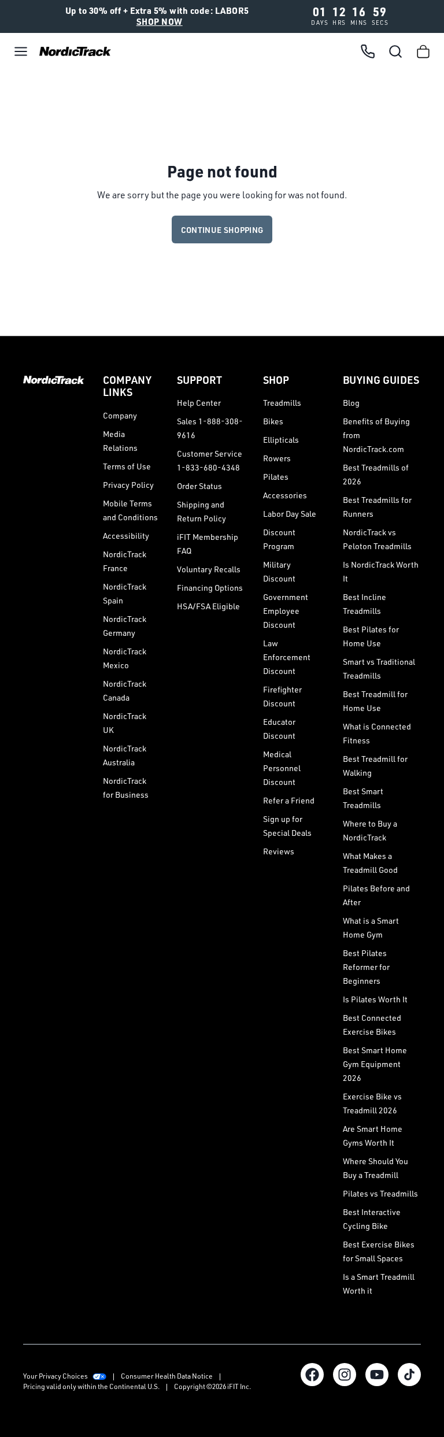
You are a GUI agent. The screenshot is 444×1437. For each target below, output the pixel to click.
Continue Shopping (222, 230)
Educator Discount (279, 728)
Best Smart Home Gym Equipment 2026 (375, 1064)
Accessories (285, 495)
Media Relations (120, 441)
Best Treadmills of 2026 (376, 474)
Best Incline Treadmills (364, 604)
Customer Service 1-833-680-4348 (209, 460)
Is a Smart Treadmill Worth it (379, 1283)
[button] (20, 51)
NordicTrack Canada (124, 690)
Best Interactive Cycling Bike (372, 1219)
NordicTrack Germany (124, 626)
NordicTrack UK (124, 723)
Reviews (278, 851)
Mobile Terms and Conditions (130, 510)
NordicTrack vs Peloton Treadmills (377, 539)
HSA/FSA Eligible (208, 606)
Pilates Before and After (376, 895)
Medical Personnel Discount (282, 768)
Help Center (199, 403)
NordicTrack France (124, 561)
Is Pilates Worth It (375, 999)
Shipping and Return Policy (201, 511)
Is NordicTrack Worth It (381, 571)
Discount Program (279, 539)
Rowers (277, 458)
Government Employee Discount (285, 610)
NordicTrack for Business (126, 787)
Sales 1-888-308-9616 (210, 428)
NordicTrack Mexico (124, 658)
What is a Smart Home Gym (371, 927)
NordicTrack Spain (124, 593)
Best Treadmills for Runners (377, 506)
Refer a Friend (288, 800)
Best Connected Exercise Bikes (372, 1024)
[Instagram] (344, 1374)
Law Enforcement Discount (286, 657)
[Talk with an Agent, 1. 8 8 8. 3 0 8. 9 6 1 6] (367, 51)
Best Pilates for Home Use (371, 636)
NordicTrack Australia (124, 755)
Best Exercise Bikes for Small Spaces (379, 1251)
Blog (351, 403)
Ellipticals (281, 440)
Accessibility (126, 535)
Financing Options (210, 587)
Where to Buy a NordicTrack (370, 830)
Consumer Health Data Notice (167, 1376)
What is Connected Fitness (377, 733)
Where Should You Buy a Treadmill (375, 1168)
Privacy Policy (128, 485)
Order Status (199, 486)
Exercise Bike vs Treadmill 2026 (372, 1103)
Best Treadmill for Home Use (375, 701)
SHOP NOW (159, 21)
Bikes (273, 421)
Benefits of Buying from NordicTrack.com (376, 435)
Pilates (275, 477)
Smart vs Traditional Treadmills (379, 668)
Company (120, 415)
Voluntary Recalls (208, 569)
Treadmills (282, 403)
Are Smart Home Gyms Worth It (372, 1135)
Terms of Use (127, 466)
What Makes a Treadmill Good (370, 863)
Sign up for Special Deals (287, 826)
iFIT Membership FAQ (207, 543)
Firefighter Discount (282, 696)
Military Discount (279, 571)
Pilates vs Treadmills (380, 1193)
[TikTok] (409, 1374)
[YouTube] (376, 1374)
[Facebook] (312, 1374)
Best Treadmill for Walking (375, 765)
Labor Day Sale (289, 513)
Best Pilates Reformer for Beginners (366, 967)
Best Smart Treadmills (363, 798)
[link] (71, 51)
